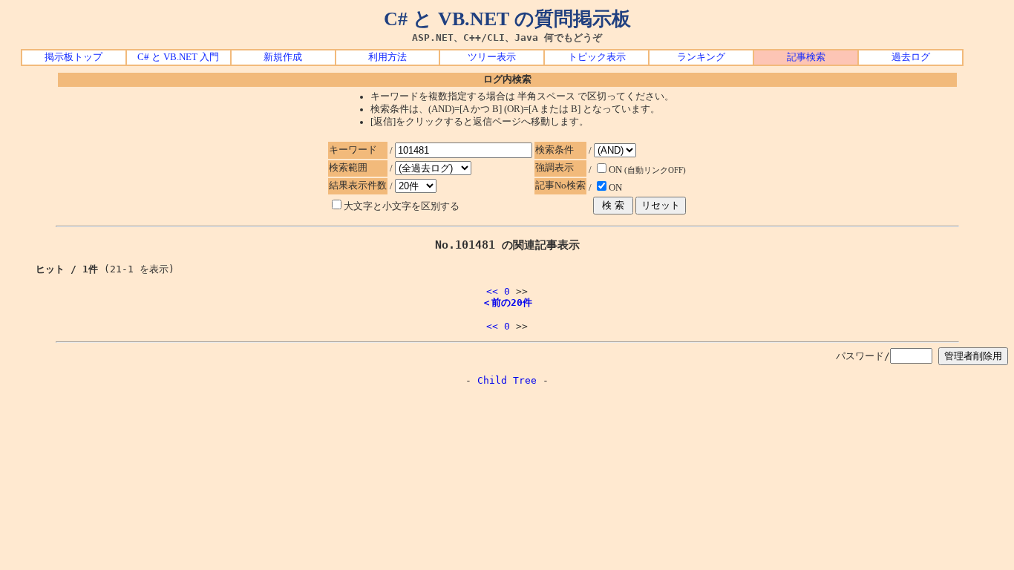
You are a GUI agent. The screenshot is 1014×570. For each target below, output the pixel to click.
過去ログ (911, 57)
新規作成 (283, 57)
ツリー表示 (492, 57)
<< (492, 291)
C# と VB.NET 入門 (178, 57)
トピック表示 (597, 57)
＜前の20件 (507, 302)
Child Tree (507, 380)
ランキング (701, 57)
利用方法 (387, 57)
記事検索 (806, 57)
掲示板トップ (73, 57)
